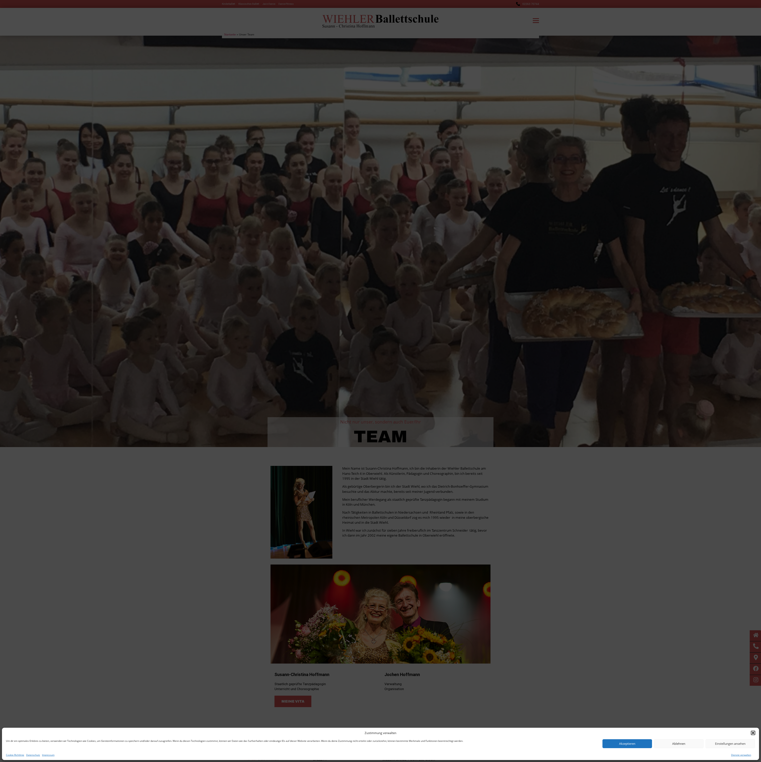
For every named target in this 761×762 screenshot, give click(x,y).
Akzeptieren (627, 744)
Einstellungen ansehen (730, 744)
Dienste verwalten (741, 755)
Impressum (48, 755)
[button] (753, 733)
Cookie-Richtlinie (15, 755)
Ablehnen (678, 744)
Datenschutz (33, 755)
